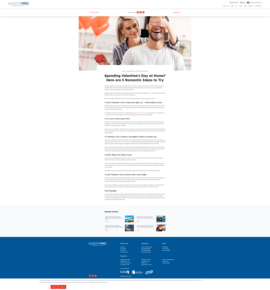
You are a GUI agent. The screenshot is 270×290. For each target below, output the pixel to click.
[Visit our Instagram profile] (95, 276)
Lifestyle (146, 71)
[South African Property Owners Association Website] (137, 272)
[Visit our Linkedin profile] (93, 276)
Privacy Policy (200, 280)
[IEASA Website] (124, 272)
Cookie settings (45, 287)
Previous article (94, 12)
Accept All (62, 287)
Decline (54, 287)
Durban (136, 113)
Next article (176, 12)
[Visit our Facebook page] (90, 276)
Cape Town (142, 113)
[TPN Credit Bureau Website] (149, 272)
